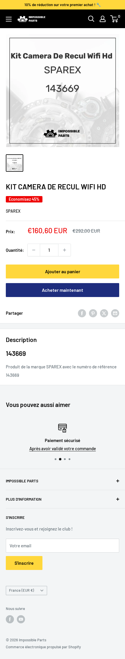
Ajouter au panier (62, 271)
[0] (114, 18)
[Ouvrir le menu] (9, 19)
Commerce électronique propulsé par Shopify (43, 646)
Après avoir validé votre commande (54, 448)
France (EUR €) (21, 590)
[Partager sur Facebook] (82, 313)
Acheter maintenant (62, 290)
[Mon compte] (103, 19)
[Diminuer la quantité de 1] (34, 250)
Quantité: (15, 250)
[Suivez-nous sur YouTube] (21, 619)
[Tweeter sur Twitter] (104, 313)
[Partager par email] (115, 313)
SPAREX (13, 211)
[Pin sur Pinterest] (93, 313)
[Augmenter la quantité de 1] (64, 250)
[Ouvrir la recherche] (91, 19)
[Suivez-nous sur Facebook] (10, 619)
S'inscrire (24, 563)
